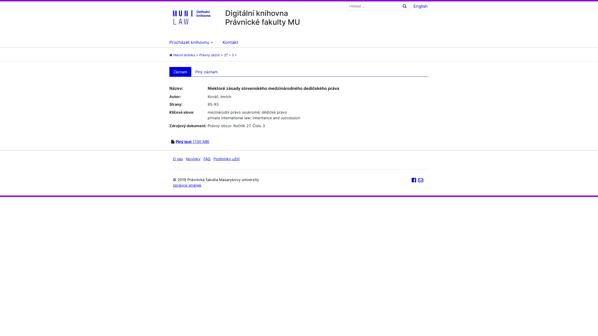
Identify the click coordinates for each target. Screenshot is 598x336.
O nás (178, 159)
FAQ (206, 159)
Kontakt (230, 42)
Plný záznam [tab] (206, 72)
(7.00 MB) (193, 141)
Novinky (193, 159)
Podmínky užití (227, 159)
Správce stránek (187, 185)
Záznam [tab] (180, 72)
